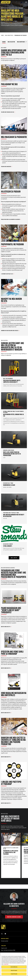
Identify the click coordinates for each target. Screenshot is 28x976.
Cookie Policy (6, 964)
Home (2, 35)
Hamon (4, 42)
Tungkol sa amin (4, 948)
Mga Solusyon (11, 42)
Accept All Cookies (14, 973)
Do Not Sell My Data (14, 966)
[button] (25, 41)
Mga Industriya (9, 35)
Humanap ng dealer (4, 941)
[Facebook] (5, 934)
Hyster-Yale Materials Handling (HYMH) (8, 950)
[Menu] (26, 2)
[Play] (23, 28)
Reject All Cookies (14, 970)
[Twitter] (2, 934)
